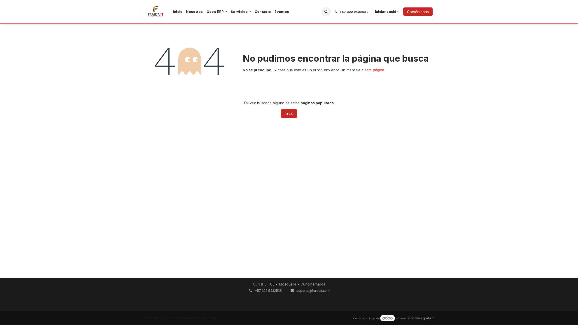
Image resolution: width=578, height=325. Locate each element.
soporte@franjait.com (313, 290)
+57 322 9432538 (268, 290)
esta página (374, 70)
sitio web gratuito (421, 318)
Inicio (289, 113)
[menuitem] (177, 11)
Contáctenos (418, 11)
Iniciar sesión (387, 12)
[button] (326, 11)
